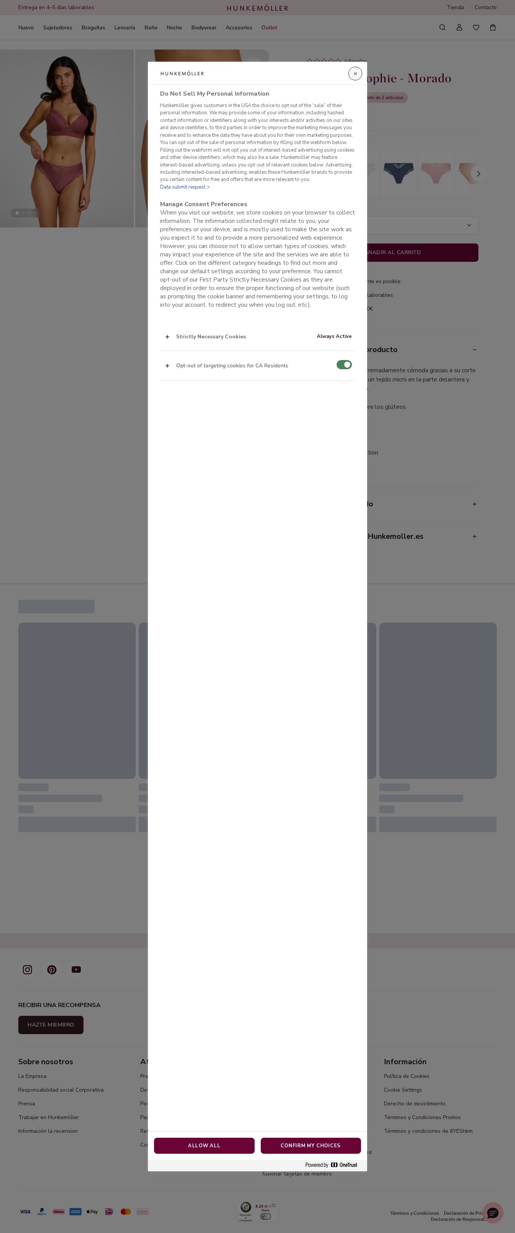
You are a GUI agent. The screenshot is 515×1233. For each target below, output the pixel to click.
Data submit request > (185, 187)
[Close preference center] (355, 73)
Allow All (204, 1145)
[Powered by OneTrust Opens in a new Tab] (334, 1165)
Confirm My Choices (311, 1145)
